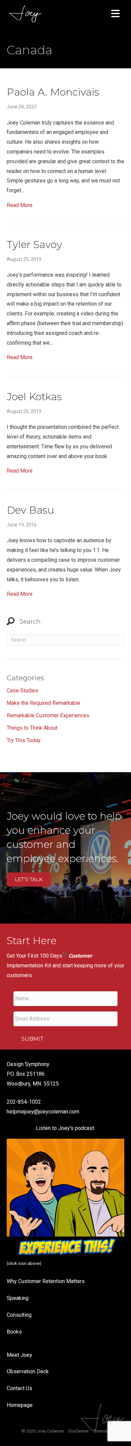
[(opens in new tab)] (65, 1197)
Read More (20, 205)
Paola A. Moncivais (53, 92)
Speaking (18, 1298)
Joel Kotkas (34, 396)
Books (14, 1332)
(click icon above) (24, 1263)
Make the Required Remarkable (43, 703)
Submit (32, 1039)
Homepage (20, 1405)
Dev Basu (30, 510)
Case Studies (22, 690)
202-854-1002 (24, 1102)
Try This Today (24, 740)
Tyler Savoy (34, 244)
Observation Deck (28, 1371)
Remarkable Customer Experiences (48, 715)
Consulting (19, 1315)
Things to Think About (32, 728)
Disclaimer (78, 1431)
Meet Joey (19, 1355)
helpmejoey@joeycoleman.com (43, 1111)
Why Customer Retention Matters (46, 1281)
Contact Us (19, 1388)
